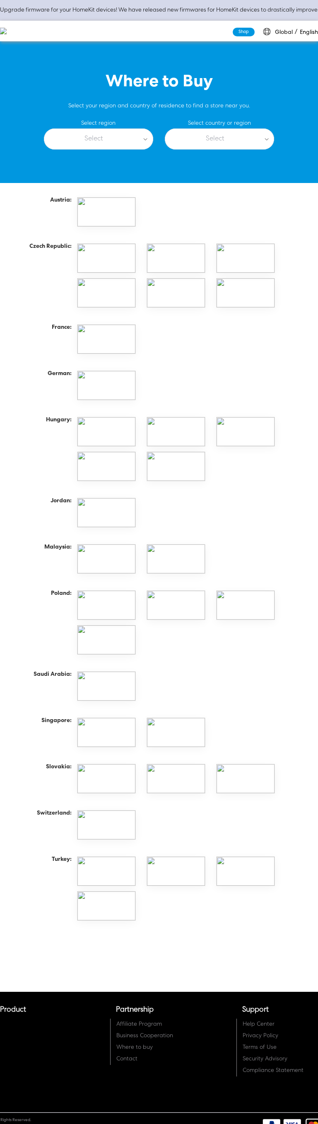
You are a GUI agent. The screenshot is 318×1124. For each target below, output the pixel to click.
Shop (243, 32)
